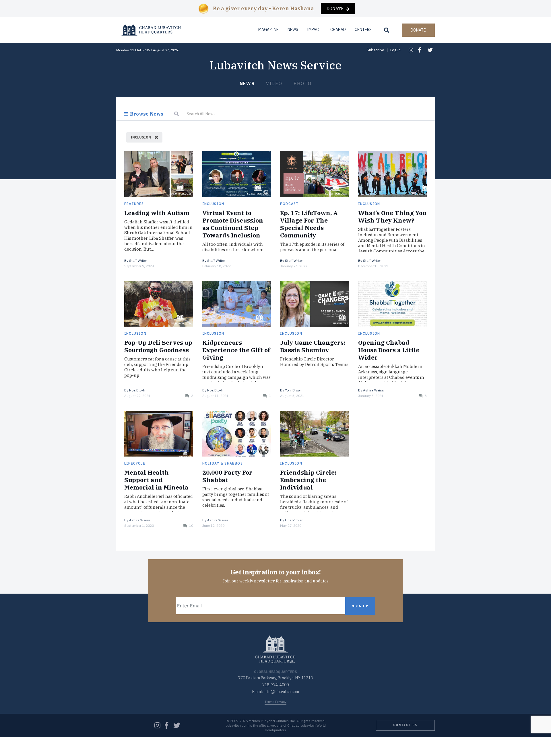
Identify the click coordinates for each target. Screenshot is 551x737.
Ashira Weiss (373, 390)
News (247, 83)
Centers (363, 29)
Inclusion (213, 204)
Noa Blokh (137, 390)
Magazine (268, 29)
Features (134, 204)
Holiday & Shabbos (222, 463)
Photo (302, 83)
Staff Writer (138, 260)
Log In (395, 50)
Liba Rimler (293, 520)
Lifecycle (134, 463)
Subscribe (375, 50)
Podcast (289, 204)
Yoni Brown (293, 390)
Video (274, 83)
